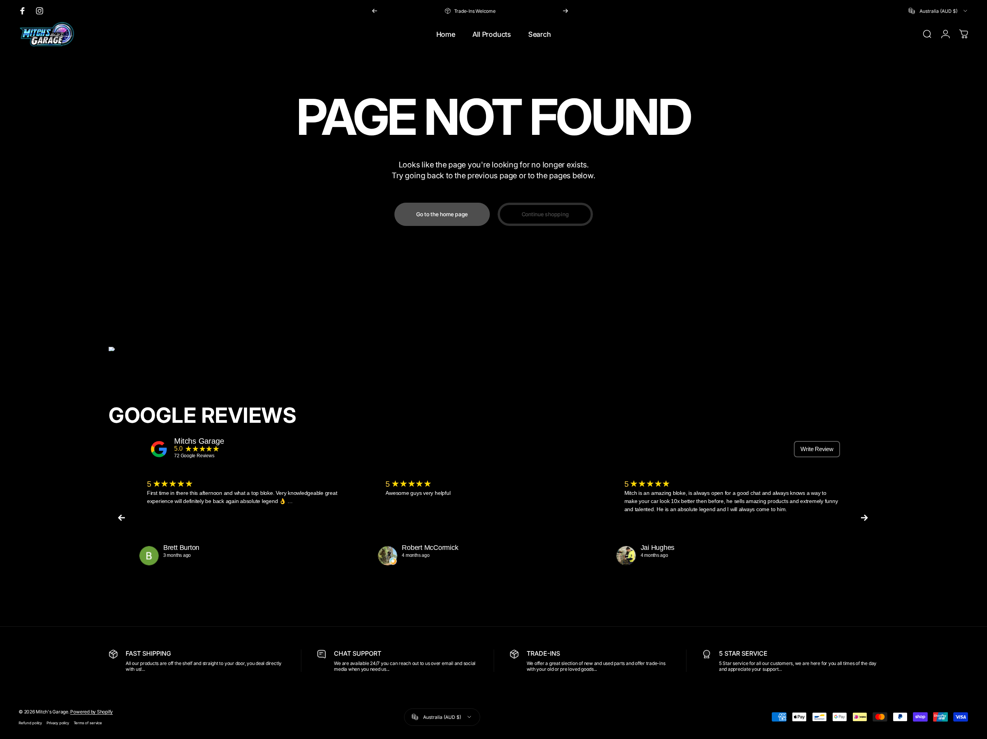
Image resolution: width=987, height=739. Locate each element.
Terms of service (88, 723)
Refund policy (30, 723)
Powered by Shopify (91, 712)
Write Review (816, 449)
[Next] (565, 11)
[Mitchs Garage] (159, 449)
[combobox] (938, 11)
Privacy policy (58, 723)
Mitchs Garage (199, 441)
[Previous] (374, 11)
